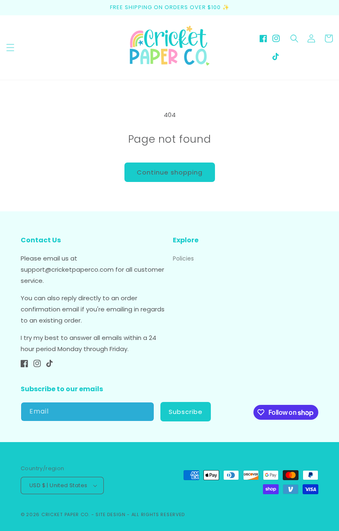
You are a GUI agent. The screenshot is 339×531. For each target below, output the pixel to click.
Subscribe (186, 411)
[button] (10, 47)
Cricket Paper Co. (65, 514)
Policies (183, 258)
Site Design (110, 514)
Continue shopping (170, 172)
